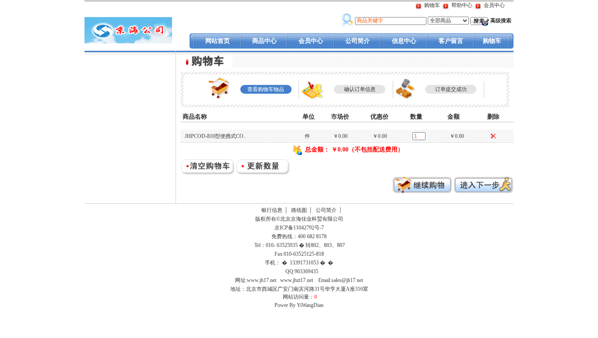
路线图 (299, 210)
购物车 (432, 5)
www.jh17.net (261, 280)
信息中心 (404, 41)
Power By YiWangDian (299, 305)
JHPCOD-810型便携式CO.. (215, 136)
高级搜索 (500, 21)
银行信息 (271, 210)
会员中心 (494, 5)
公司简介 (357, 41)
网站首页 (217, 41)
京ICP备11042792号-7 (298, 228)
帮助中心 (461, 5)
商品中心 (264, 41)
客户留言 (451, 41)
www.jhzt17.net (296, 280)
